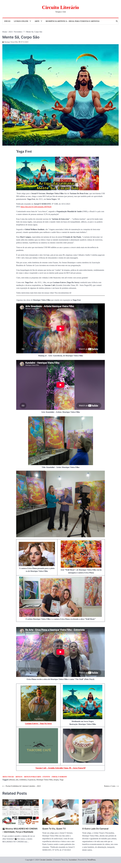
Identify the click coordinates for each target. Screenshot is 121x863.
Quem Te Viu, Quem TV (54, 828)
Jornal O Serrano (59, 777)
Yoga (61, 780)
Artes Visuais (8, 777)
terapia (56, 780)
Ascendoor (73, 860)
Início (7, 21)
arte (17, 780)
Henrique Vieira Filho (11, 42)
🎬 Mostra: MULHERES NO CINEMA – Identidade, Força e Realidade (20, 830)
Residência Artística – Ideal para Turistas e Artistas (72, 21)
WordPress (91, 860)
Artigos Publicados (32, 777)
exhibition (23, 780)
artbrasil (12, 780)
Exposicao (31, 780)
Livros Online (21, 21)
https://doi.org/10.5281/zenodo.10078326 (36, 207)
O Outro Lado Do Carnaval (95, 828)
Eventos (46, 777)
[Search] (117, 21)
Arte (37, 21)
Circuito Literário (60, 7)
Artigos (18, 777)
